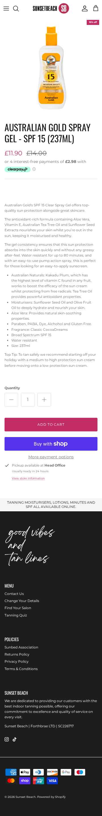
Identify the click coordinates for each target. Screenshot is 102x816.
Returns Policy (17, 654)
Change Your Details (22, 601)
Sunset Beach (26, 797)
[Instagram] (7, 739)
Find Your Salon (18, 608)
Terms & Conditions (21, 669)
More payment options (51, 457)
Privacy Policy (17, 661)
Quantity (12, 388)
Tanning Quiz (16, 615)
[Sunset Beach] (51, 8)
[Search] (18, 8)
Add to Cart (51, 424)
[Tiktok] (14, 739)
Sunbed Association (21, 647)
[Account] (83, 8)
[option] (51, 68)
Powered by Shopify (51, 797)
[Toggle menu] (6, 8)
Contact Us (14, 594)
